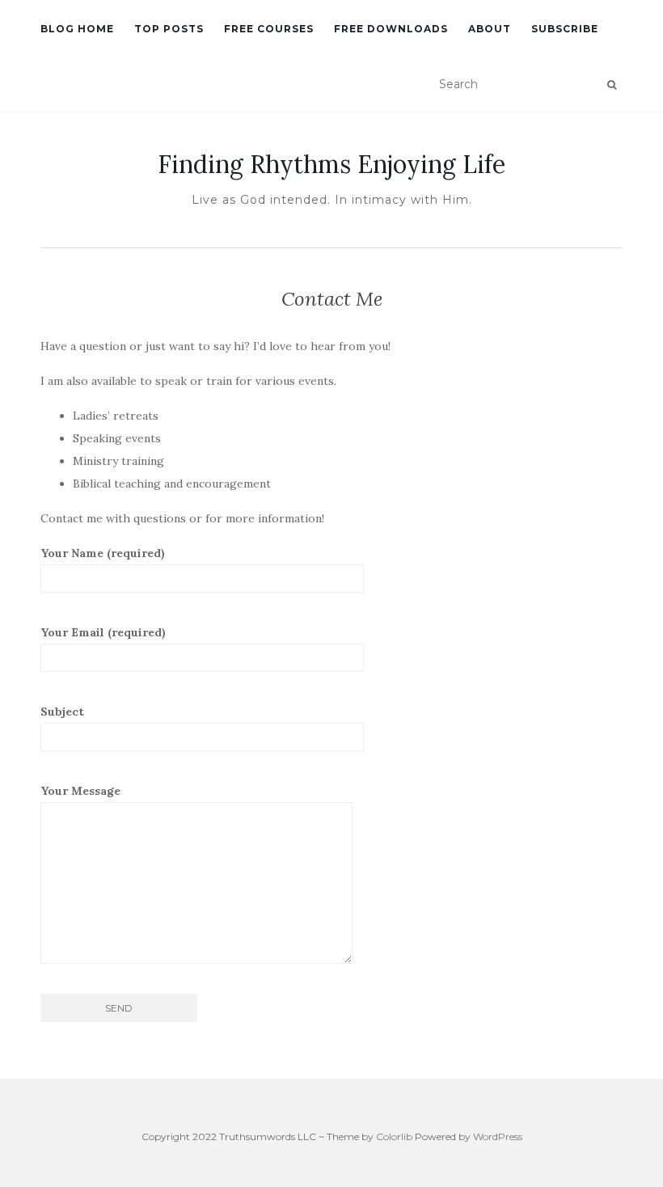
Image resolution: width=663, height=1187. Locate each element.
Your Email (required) (103, 632)
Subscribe (564, 29)
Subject (62, 711)
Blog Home (77, 29)
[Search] (612, 85)
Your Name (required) (102, 553)
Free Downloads (391, 29)
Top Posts (169, 29)
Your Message (80, 791)
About (489, 29)
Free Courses (269, 29)
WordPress (497, 1136)
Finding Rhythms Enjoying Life (331, 164)
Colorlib (394, 1136)
